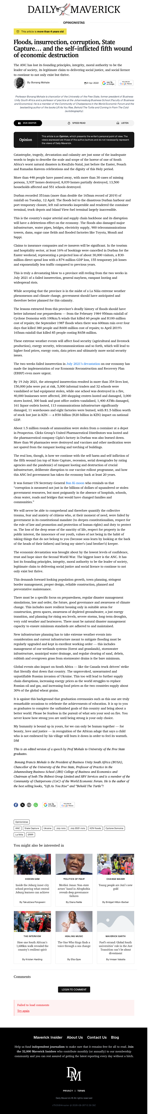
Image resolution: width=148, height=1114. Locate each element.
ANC (17, 828)
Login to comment (74, 989)
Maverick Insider (48, 1037)
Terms (81, 1090)
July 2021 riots (77, 828)
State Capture (32, 828)
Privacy (68, 1090)
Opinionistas (21, 822)
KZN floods (95, 828)
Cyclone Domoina (114, 828)
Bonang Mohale (40, 82)
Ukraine (47, 828)
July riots (61, 828)
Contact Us (97, 1037)
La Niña (19, 834)
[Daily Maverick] (74, 9)
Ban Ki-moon (75, 483)
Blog (115, 1037)
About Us (75, 1037)
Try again (23, 1011)
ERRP (30, 834)
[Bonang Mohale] (19, 82)
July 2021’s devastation (83, 363)
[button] (108, 83)
